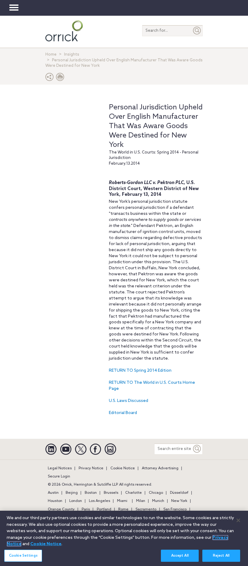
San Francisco (175, 509)
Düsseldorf (179, 493)
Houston (55, 501)
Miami (122, 501)
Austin (53, 493)
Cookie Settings (23, 556)
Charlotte (133, 493)
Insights (71, 54)
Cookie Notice (122, 468)
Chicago (156, 493)
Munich (158, 501)
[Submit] (197, 30)
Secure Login (59, 476)
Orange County (61, 509)
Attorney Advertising (160, 468)
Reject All (221, 556)
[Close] (238, 520)
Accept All (180, 556)
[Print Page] (60, 78)
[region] (124, 538)
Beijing (72, 493)
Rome (123, 509)
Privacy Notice (91, 468)
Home (51, 54)
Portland (104, 509)
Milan (140, 501)
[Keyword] (197, 448)
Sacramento (145, 509)
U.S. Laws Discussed (128, 400)
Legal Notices (60, 468)
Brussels (111, 493)
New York (179, 501)
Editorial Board (123, 413)
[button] (49, 78)
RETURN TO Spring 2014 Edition (140, 370)
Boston (91, 493)
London (75, 501)
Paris (86, 509)
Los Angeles (99, 501)
